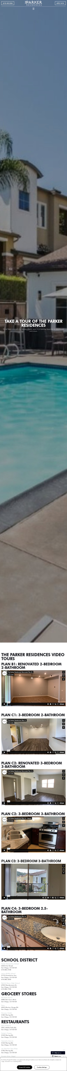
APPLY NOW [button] (60, 3)
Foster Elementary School (10, 964)
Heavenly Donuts (7, 1041)
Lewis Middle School (8, 973)
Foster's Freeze (6, 1033)
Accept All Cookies (24, 1067)
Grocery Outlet (6, 1013)
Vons (3, 1005)
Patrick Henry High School (10, 983)
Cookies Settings (42, 1067)
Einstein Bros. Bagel (8, 1056)
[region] (33, 1064)
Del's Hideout (6, 1025)
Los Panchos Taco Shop (9, 1048)
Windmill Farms (6, 997)
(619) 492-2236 (8, 3)
